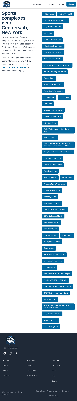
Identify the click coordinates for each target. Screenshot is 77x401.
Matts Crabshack (50, 137)
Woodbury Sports (50, 197)
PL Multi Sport (67, 177)
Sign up (5, 365)
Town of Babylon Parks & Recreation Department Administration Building (57, 145)
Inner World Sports (50, 229)
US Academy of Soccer (52, 190)
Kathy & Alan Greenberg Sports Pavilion (58, 152)
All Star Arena (49, 14)
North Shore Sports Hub (52, 116)
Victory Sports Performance (53, 91)
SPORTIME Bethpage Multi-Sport (56, 293)
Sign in (61, 4)
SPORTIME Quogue (51, 327)
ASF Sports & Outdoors (52, 242)
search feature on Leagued (14, 67)
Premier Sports (49, 78)
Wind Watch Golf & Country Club (55, 20)
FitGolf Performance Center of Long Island (56, 130)
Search (29, 365)
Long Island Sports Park (52, 158)
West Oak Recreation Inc (52, 59)
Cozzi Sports (64, 97)
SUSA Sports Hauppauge (53, 84)
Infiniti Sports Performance (53, 46)
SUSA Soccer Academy (52, 39)
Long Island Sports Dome (53, 261)
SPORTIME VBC (50, 299)
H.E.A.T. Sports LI (65, 14)
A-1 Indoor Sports (50, 123)
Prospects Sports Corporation (54, 184)
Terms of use (40, 391)
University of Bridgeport (52, 203)
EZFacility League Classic (53, 216)
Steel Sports (48, 33)
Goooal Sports (49, 248)
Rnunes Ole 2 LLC (50, 320)
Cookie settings (53, 395)
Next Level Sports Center (53, 165)
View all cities (32, 376)
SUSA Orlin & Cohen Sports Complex (57, 65)
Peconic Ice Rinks (50, 171)
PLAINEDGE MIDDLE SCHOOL (55, 280)
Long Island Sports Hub (52, 314)
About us (55, 370)
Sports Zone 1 (67, 235)
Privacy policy (52, 391)
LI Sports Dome (49, 267)
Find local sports (36, 4)
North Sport (48, 104)
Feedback (6, 376)
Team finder (50, 4)
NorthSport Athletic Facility (53, 110)
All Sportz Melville (50, 177)
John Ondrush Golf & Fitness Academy (57, 286)
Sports (54, 381)
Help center (56, 365)
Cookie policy (64, 391)
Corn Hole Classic (50, 235)
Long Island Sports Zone (52, 27)
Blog (53, 376)
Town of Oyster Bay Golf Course (55, 209)
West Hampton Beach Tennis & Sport (57, 274)
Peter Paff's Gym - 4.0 (51, 222)
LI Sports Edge (49, 97)
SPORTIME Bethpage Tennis (54, 254)
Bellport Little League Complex (55, 72)
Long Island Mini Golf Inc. (53, 52)
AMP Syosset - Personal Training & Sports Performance (56, 307)
